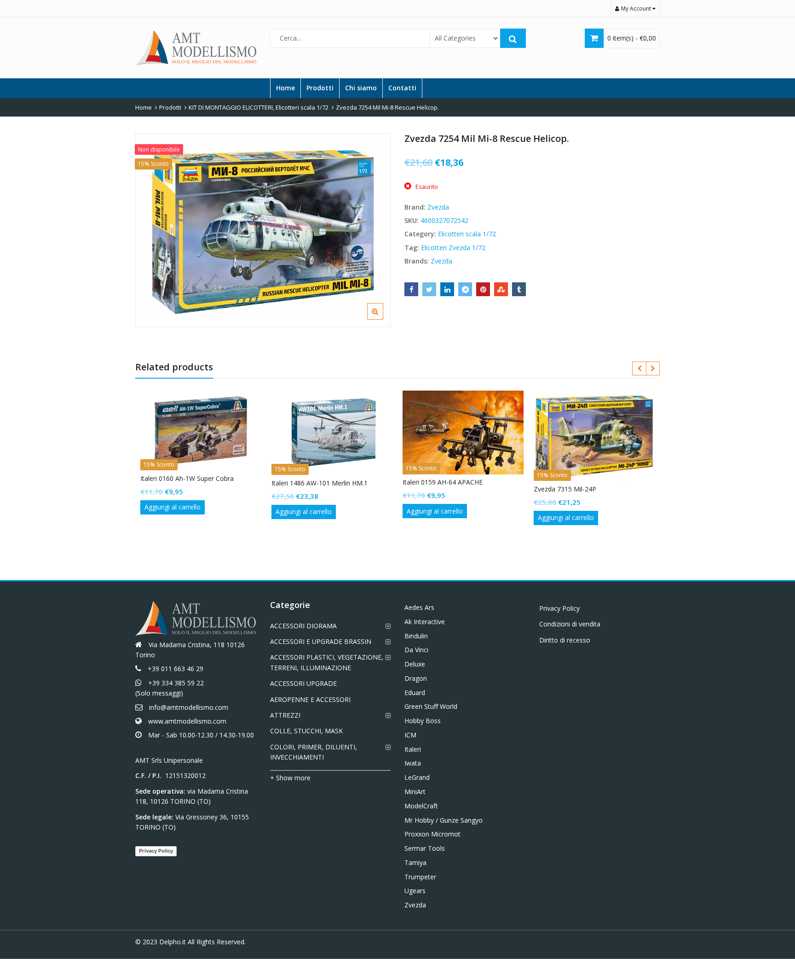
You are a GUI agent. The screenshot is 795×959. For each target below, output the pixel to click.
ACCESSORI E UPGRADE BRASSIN (320, 641)
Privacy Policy (156, 851)
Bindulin (416, 636)
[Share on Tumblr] (519, 289)
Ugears (415, 890)
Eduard (414, 692)
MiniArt (415, 791)
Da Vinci (416, 649)
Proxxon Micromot (432, 834)
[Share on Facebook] (411, 289)
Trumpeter (420, 876)
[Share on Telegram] (465, 289)
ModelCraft (421, 805)
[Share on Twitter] (429, 289)
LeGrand (417, 777)
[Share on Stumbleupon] (501, 289)
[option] (263, 230)
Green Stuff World (430, 706)
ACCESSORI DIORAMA (303, 625)
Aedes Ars (419, 607)
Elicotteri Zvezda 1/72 (453, 247)
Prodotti (320, 87)
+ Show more (290, 777)
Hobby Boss (422, 720)
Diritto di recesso (564, 640)
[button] (382, 318)
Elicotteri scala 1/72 (467, 233)
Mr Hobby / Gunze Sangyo (443, 820)
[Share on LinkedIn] (447, 289)
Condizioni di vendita (569, 624)
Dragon (415, 678)
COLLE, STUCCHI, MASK (306, 730)
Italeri (412, 749)
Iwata (412, 763)
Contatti (402, 87)
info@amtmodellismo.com (188, 707)
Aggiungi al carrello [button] (172, 507)
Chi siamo (361, 87)
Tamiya (415, 862)
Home (285, 87)
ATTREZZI (285, 715)
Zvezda (438, 207)
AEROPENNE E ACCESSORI (310, 699)
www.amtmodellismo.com (187, 721)
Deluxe (414, 664)
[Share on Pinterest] (483, 289)
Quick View (205, 478)
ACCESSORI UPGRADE (303, 683)
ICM (410, 735)
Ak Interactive (424, 621)
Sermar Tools (424, 848)
